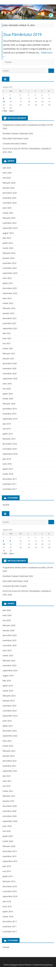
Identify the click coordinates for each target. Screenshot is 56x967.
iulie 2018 (7, 459)
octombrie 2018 (10, 449)
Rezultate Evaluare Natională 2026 (18, 133)
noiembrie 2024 (9, 223)
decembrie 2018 (10, 443)
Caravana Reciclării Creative (15, 143)
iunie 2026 (7, 172)
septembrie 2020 (10, 378)
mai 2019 (7, 428)
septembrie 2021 (10, 328)
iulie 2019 (7, 423)
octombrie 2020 (10, 373)
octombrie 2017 (10, 489)
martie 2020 (8, 398)
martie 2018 (8, 474)
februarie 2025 (9, 218)
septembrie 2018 (10, 454)
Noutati (8, 62)
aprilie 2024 (8, 243)
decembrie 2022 (10, 288)
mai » (11, 110)
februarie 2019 (9, 438)
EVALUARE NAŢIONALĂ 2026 (15, 138)
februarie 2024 (9, 253)
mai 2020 (7, 388)
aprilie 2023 (8, 283)
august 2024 (8, 233)
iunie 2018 (7, 464)
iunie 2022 (7, 298)
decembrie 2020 (10, 363)
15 (4, 101)
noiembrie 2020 (9, 368)
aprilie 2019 (8, 433)
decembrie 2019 (10, 408)
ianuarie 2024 (8, 258)
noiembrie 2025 (9, 198)
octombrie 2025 (10, 202)
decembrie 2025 (10, 193)
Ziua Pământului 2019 (22, 34)
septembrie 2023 (10, 273)
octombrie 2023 (10, 268)
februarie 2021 (9, 353)
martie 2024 (8, 248)
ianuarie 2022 (8, 313)
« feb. (4, 110)
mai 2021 (7, 343)
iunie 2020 (7, 383)
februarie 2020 (9, 403)
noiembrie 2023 (9, 263)
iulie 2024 (7, 238)
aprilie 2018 (8, 469)
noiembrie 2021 (9, 323)
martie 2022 (8, 303)
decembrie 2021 (10, 318)
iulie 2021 (7, 333)
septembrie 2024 (10, 228)
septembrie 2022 (10, 293)
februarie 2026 (9, 182)
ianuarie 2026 (8, 188)
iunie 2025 (7, 208)
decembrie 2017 (10, 479)
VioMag (12, 965)
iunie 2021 (7, 338)
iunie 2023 (7, 278)
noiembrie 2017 (9, 484)
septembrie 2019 (10, 418)
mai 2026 (7, 177)
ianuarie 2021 (8, 358)
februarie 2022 (9, 308)
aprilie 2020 (8, 393)
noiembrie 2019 (9, 413)
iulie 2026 (7, 167)
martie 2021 (8, 348)
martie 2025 (8, 213)
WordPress (48, 965)
